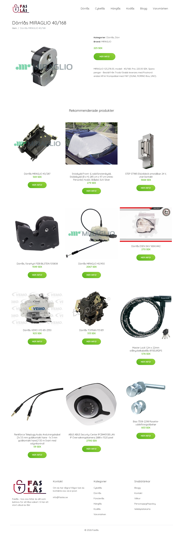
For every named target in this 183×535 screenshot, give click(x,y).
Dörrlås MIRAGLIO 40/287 (37, 173)
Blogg (143, 8)
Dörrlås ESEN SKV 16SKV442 (145, 246)
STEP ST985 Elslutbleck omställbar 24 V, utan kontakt (146, 175)
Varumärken (160, 8)
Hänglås (116, 8)
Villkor (137, 498)
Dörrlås (85, 8)
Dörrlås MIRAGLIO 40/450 (91, 263)
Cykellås (100, 8)
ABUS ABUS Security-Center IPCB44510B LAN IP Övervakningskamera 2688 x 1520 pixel (91, 436)
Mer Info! (105, 56)
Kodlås (130, 8)
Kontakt (138, 493)
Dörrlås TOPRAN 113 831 (91, 330)
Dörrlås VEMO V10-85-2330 (37, 330)
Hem (14, 28)
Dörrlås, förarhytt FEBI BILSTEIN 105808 (37, 263)
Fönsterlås (99, 498)
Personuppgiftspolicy (145, 503)
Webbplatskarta (142, 509)
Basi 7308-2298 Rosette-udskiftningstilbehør (146, 423)
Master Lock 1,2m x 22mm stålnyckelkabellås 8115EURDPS (146, 349)
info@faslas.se (60, 497)
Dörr (117, 37)
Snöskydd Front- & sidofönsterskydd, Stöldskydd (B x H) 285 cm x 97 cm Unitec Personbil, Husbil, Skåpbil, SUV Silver (91, 176)
